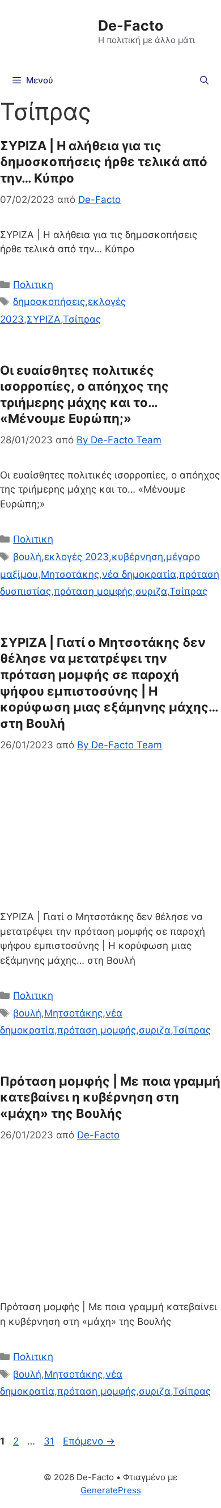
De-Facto (130, 25)
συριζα (151, 591)
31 (50, 1441)
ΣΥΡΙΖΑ (44, 319)
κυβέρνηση (137, 556)
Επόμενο (89, 1441)
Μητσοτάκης (70, 574)
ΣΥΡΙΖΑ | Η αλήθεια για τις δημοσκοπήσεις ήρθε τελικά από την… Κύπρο (103, 161)
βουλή (27, 556)
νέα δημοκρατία (139, 574)
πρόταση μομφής (93, 591)
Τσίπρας (82, 319)
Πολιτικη (33, 284)
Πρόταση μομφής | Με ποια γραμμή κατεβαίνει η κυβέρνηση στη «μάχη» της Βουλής (110, 1097)
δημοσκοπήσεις (49, 301)
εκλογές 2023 (76, 556)
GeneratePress (110, 1490)
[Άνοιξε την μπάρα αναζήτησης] (204, 80)
